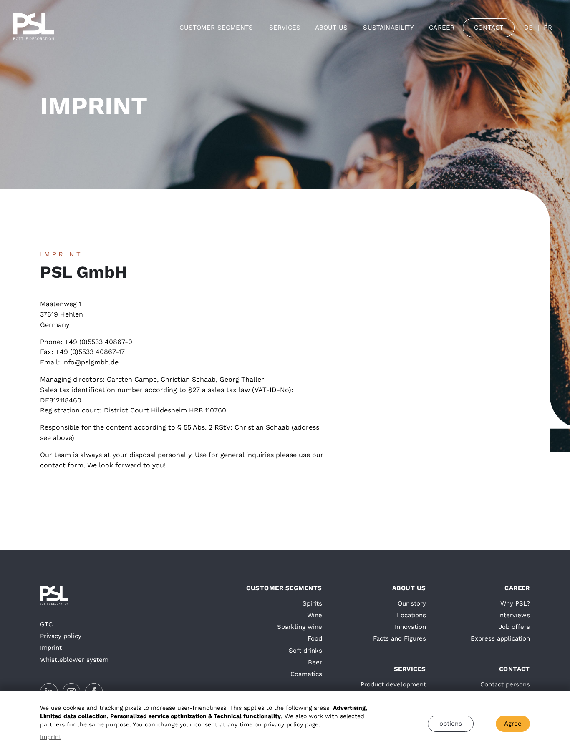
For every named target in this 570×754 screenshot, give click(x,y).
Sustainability (388, 27)
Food (315, 638)
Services (284, 27)
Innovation (410, 627)
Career (441, 27)
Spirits (312, 603)
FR (548, 27)
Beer (315, 662)
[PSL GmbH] (33, 27)
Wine (314, 615)
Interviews (514, 615)
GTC (46, 624)
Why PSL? (515, 603)
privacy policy (283, 724)
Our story (412, 603)
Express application (500, 638)
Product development (393, 684)
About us (331, 27)
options (450, 723)
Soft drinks (305, 650)
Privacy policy (60, 636)
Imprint (51, 647)
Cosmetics (306, 674)
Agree (513, 723)
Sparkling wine (299, 627)
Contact (488, 27)
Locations (411, 615)
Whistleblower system (74, 660)
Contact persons (505, 684)
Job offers (514, 627)
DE (528, 27)
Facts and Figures (399, 638)
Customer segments (216, 27)
